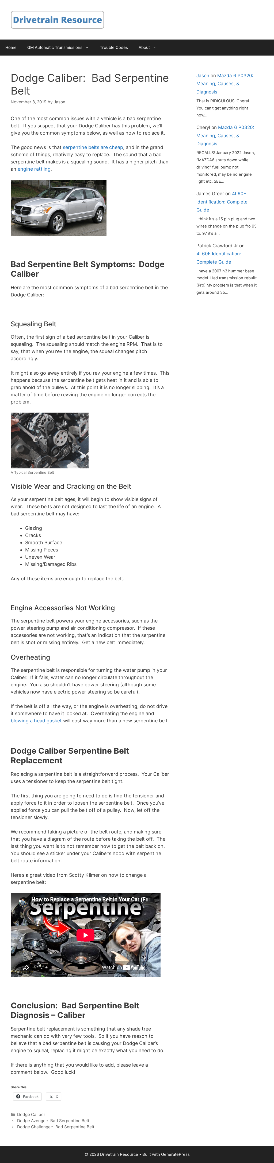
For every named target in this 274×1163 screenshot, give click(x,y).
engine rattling (34, 169)
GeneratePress (175, 1154)
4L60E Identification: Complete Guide (222, 202)
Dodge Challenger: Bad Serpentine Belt (55, 1126)
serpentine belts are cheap (93, 147)
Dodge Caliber (31, 1114)
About (144, 47)
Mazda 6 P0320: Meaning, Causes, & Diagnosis (224, 84)
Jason (202, 75)
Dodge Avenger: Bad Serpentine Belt (53, 1120)
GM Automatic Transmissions (54, 47)
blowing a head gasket (36, 720)
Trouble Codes (114, 47)
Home (11, 47)
